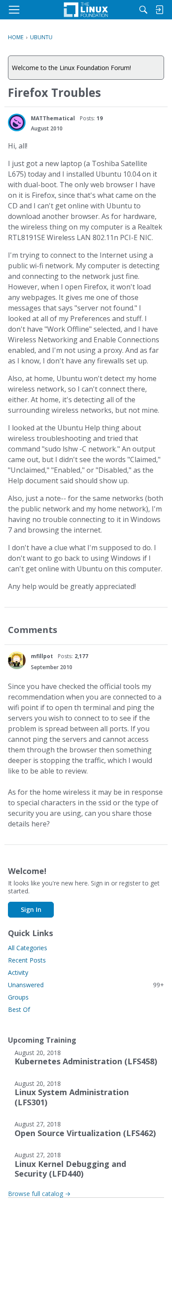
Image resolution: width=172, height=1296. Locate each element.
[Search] (143, 9)
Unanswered (86, 985)
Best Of (19, 1009)
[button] (17, 122)
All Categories (27, 948)
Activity (18, 972)
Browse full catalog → (39, 1193)
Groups (18, 997)
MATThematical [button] (53, 118)
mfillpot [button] (42, 656)
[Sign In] (159, 9)
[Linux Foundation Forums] (86, 9)
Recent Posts (27, 960)
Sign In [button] (31, 909)
